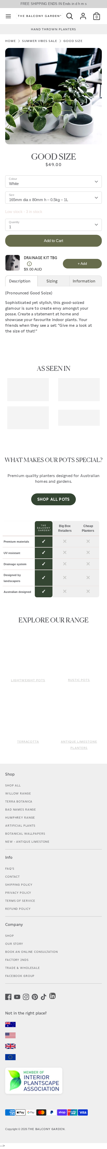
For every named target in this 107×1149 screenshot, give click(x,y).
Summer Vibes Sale (39, 41)
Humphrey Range (20, 817)
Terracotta (28, 741)
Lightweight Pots (28, 680)
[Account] (83, 14)
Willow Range (18, 793)
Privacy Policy (18, 893)
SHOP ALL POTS (53, 499)
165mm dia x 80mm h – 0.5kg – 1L (38, 199)
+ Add (82, 263)
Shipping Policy (18, 884)
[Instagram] (26, 996)
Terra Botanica (18, 801)
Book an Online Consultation (31, 952)
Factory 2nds (17, 960)
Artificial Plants (20, 825)
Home (10, 41)
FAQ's (9, 868)
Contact (12, 876)
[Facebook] (8, 996)
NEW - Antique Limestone (27, 841)
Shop (9, 936)
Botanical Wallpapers (25, 833)
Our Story (14, 944)
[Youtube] (17, 996)
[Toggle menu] (8, 16)
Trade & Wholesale (22, 968)
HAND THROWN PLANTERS (53, 29)
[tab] (21, 280)
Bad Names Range (20, 809)
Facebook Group (20, 976)
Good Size (73, 41)
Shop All (13, 785)
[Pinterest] (35, 996)
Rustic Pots (79, 680)
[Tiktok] (44, 996)
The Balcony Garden (46, 1129)
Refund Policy (17, 909)
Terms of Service (20, 901)
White (14, 183)
